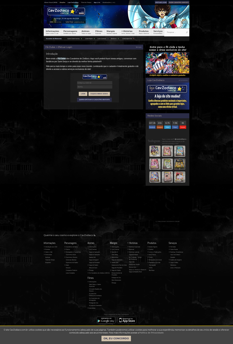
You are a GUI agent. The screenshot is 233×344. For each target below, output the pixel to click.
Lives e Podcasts (175, 267)
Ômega (90, 270)
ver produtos (183, 80)
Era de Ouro (132, 267)
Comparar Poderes (71, 270)
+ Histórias (128, 32)
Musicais (130, 249)
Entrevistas (48, 254)
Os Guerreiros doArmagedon (94, 299)
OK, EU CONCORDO (116, 338)
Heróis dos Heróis (134, 264)
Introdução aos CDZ (50, 247)
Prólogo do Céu (93, 303)
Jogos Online (173, 262)
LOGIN (83, 94)
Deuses (68, 267)
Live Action (91, 308)
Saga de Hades (92, 265)
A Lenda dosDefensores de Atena (95, 294)
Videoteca (173, 265)
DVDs (151, 267)
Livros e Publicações (154, 252)
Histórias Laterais (133, 252)
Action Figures (152, 247)
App (95, 2)
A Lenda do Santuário (95, 305)
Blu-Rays (151, 270)
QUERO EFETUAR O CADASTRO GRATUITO (94, 99)
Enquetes (48, 262)
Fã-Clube (172, 247)
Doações (62, 2)
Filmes (98, 32)
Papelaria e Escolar (153, 262)
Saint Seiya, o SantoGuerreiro (95, 285)
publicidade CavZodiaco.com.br (167, 221)
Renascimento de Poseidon (117, 274)
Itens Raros (151, 254)
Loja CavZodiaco (73, 2)
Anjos (66, 265)
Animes (86, 32)
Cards (150, 257)
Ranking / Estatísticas (176, 252)
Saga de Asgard (93, 260)
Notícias (47, 257)
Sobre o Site (48, 252)
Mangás (112, 32)
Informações (52, 32)
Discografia (152, 265)
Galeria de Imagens (175, 260)
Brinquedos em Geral (154, 260)
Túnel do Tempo (86, 2)
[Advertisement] (167, 204)
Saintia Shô (92, 257)
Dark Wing (115, 254)
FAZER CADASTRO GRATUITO (179, 2)
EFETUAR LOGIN (160, 2)
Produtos (144, 32)
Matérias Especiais (133, 247)
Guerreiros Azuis (71, 254)
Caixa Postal (173, 249)
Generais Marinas (71, 260)
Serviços (158, 32)
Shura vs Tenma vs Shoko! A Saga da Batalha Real (137, 270)
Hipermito (132, 262)
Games (150, 249)
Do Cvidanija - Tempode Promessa (135, 258)
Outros (67, 249)
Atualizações (107, 2)
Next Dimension (116, 280)
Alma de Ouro (93, 267)
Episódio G (114, 252)
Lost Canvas (93, 249)
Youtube (172, 257)
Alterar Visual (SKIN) (50, 2)
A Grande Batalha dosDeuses (95, 290)
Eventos (47, 249)
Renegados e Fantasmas (72, 252)
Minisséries (114, 257)
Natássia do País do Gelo (119, 265)
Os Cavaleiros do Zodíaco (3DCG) (98, 273)
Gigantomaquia (133, 254)
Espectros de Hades (72, 262)
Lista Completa (70, 273)
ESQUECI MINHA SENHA (99, 94)
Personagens (70, 32)
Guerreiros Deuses (70, 257)
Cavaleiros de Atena (71, 247)
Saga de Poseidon (94, 262)
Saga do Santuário (94, 252)
